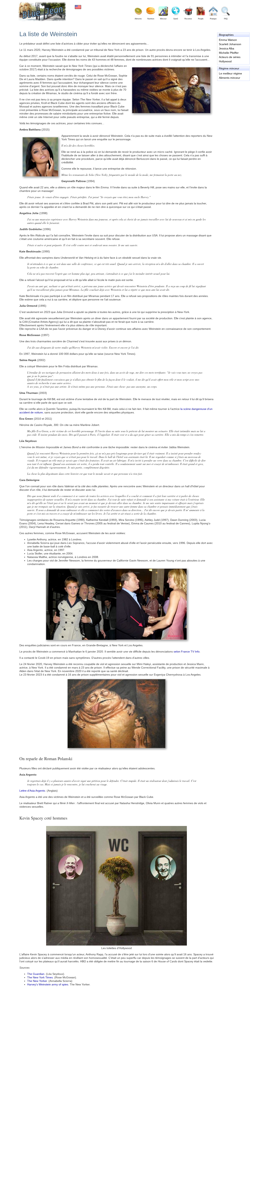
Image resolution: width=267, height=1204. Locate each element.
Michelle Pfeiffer (229, 52)
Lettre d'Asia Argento (32, 790)
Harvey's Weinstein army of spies (47, 984)
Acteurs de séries (229, 57)
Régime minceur (229, 68)
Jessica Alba (226, 48)
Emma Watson (228, 39)
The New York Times (40, 977)
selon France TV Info (187, 651)
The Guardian (35, 973)
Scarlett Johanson (230, 44)
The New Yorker (37, 980)
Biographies (226, 34)
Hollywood (225, 61)
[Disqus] (116, 1138)
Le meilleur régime (230, 73)
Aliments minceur (229, 77)
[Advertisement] (233, 98)
